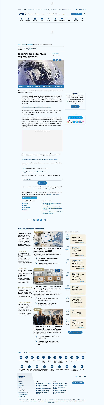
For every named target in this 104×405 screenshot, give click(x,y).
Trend (19, 9)
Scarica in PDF (47, 86)
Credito (45, 9)
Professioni (50, 14)
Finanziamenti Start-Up (77, 260)
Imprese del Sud (75, 273)
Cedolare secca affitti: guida (43, 383)
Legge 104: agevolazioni (60, 390)
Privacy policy (21, 389)
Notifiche (58, 86)
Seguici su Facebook (76, 117)
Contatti (20, 387)
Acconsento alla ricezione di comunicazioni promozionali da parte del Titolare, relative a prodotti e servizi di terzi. (47, 188)
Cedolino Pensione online (61, 383)
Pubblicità (20, 383)
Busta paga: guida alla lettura (59, 388)
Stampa (29, 86)
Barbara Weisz (81, 242)
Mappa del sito (21, 396)
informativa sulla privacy (53, 194)
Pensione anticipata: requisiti (41, 386)
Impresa (43, 14)
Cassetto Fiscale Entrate (43, 390)
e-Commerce (39, 269)
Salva (37, 86)
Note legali (21, 385)
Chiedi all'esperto (76, 332)
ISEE (73, 310)
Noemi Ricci (81, 268)
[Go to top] (89, 400)
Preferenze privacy (23, 392)
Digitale (38, 231)
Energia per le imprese (25, 302)
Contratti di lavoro (63, 9)
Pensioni (69, 9)
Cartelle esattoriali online (61, 385)
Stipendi (50, 9)
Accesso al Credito (76, 297)
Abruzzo (25, 203)
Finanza (37, 14)
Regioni (25, 209)
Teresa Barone (55, 53)
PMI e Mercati (33, 48)
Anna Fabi (82, 281)
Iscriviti (75, 106)
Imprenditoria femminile (25, 287)
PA (56, 14)
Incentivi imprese (39, 9)
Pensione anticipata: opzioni (44, 388)
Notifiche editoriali (22, 394)
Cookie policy (21, 390)
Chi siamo (20, 381)
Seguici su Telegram (29, 197)
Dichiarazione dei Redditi (29, 9)
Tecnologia (62, 14)
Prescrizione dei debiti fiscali (59, 393)
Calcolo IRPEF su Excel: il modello (42, 393)
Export (26, 48)
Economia (30, 14)
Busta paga (55, 9)
